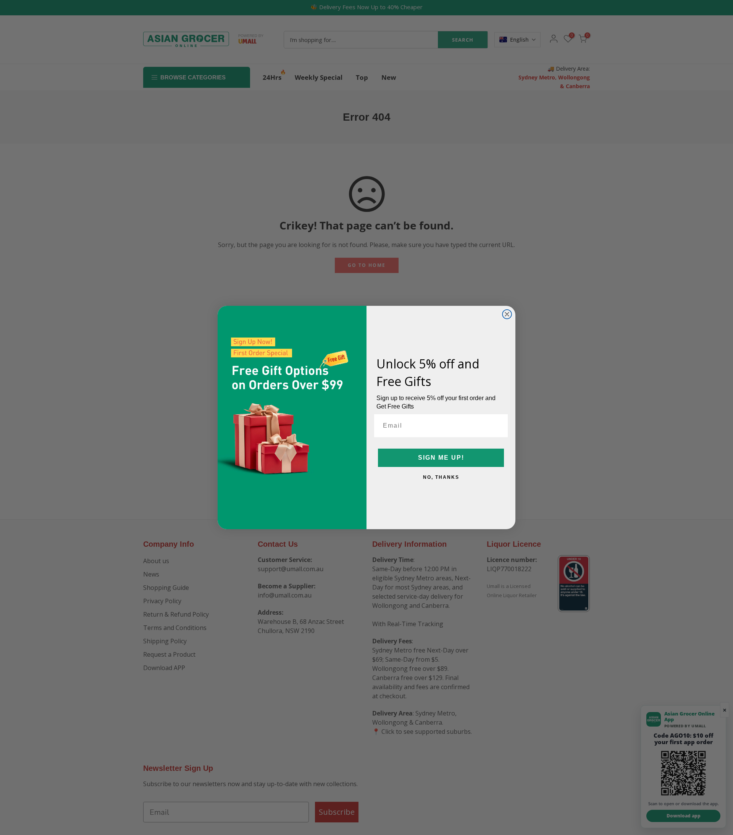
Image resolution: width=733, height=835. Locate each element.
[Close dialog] (507, 314)
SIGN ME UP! (441, 457)
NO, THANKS (441, 477)
